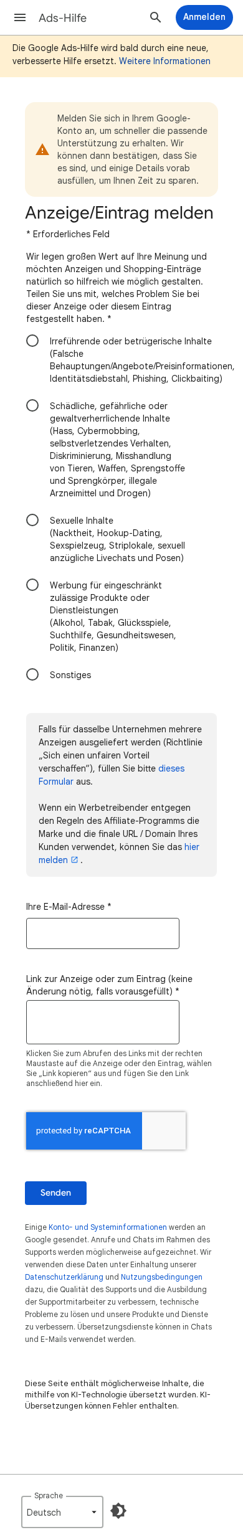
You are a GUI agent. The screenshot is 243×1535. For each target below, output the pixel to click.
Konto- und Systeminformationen (108, 1227)
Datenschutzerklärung (64, 1277)
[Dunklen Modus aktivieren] (118, 1511)
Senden (55, 1193)
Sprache (48, 1495)
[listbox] (62, 1512)
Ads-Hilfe (63, 18)
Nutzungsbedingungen (161, 1277)
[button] (20, 17)
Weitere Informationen (165, 61)
